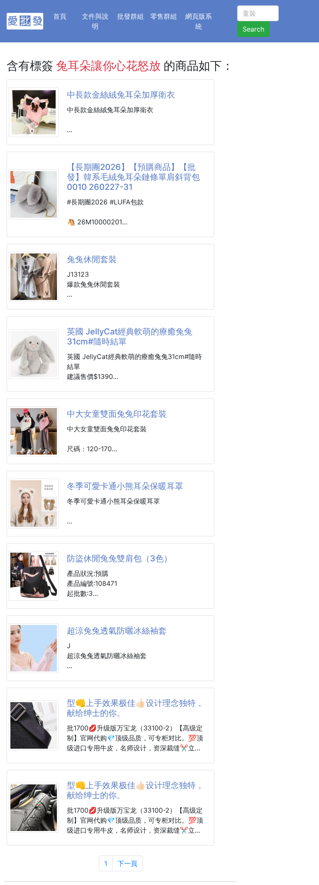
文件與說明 (95, 21)
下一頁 (127, 863)
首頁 (64, 16)
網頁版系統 (198, 21)
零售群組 (163, 16)
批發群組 (130, 16)
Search (253, 29)
